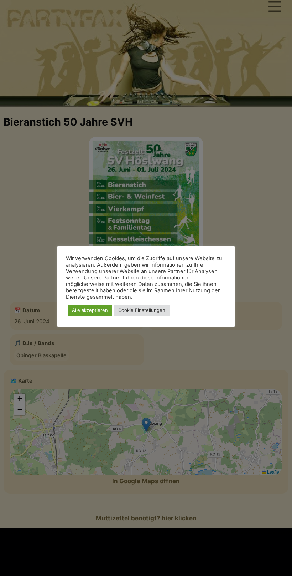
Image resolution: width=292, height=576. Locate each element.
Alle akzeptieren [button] (90, 310)
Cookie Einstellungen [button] (141, 310)
